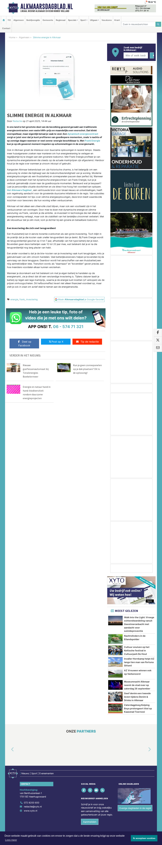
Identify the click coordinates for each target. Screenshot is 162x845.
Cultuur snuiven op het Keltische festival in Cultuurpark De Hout (137, 650)
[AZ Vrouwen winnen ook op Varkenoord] (115, 674)
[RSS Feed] (103, 790)
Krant (117, 20)
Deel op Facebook (24, 343)
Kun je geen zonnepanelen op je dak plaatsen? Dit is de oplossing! (87, 369)
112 (9, 20)
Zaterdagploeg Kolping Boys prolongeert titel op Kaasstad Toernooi (138, 708)
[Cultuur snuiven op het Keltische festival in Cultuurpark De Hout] (115, 650)
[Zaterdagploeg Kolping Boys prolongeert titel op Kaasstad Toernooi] (115, 708)
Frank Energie (92, 140)
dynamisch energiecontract (83, 134)
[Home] (4, 20)
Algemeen (18, 20)
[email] (158, 348)
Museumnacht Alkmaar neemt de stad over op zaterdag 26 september (137, 685)
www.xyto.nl (30, 810)
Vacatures (107, 20)
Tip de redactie (90, 341)
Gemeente (48, 20)
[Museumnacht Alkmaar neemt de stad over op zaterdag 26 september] (115, 685)
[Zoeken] (158, 24)
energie (14, 299)
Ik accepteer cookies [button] (144, 838)
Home (12, 37)
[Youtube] (96, 790)
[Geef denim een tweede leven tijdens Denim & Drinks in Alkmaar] (115, 696)
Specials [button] (72, 20)
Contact (6, 28)
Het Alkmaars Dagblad (19, 190)
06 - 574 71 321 (68, 326)
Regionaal (60, 20)
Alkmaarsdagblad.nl (46, 6)
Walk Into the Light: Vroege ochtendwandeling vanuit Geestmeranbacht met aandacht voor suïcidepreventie (139, 624)
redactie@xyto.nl (33, 806)
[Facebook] (84, 790)
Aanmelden (89, 822)
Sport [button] (83, 20)
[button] (9, 749)
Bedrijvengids (33, 20)
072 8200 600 (31, 802)
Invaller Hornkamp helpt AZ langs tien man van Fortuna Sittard (139, 662)
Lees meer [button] (11, 840)
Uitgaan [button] (93, 20)
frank (22, 299)
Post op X (57, 341)
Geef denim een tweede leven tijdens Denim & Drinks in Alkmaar (137, 696)
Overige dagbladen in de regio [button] (135, 808)
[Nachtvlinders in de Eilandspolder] (115, 639)
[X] (90, 790)
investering (32, 299)
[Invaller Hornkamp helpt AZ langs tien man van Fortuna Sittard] (115, 662)
